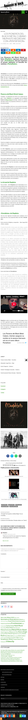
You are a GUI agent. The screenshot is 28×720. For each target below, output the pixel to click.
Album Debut (16, 617)
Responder (6, 540)
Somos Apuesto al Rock (7, 672)
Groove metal (3, 626)
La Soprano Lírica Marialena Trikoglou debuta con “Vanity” (14, 519)
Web (2, 582)
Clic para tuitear (21, 342)
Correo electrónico (5, 577)
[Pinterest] (23, 50)
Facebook (3, 386)
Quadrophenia (4, 684)
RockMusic (9, 637)
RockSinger (13, 637)
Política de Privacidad (6, 674)
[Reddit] (13, 50)
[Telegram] (25, 716)
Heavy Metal (3, 627)
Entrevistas (3, 682)
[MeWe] (3, 53)
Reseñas (2, 679)
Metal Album (18, 504)
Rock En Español (4, 637)
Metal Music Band (13, 506)
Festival (9, 623)
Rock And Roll (16, 635)
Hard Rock (18, 625)
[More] (18, 53)
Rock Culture (21, 635)
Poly (12, 43)
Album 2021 (4, 617)
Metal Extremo (5, 506)
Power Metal (8, 633)
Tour (22, 639)
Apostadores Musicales (8, 619)
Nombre (3, 571)
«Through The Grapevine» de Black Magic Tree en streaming (12, 514)
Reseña (24, 633)
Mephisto (9, 98)
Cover (6, 621)
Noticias (3, 31)
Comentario (3, 554)
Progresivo (14, 633)
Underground (3, 641)
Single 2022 (21, 637)
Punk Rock (20, 633)
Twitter (2, 392)
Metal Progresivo (5, 632)
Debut (17, 621)
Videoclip (10, 641)
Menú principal (26, 12)
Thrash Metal (17, 639)
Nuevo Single (22, 632)
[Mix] (8, 53)
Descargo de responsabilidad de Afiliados (10, 689)
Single (17, 637)
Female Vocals (4, 623)
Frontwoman (16, 623)
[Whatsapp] (13, 53)
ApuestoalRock (5, 12)
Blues (24, 619)
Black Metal (9, 99)
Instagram (3, 389)
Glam (23, 623)
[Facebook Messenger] (23, 716)
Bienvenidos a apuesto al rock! (7, 669)
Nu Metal (2, 633)
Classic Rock (3, 621)
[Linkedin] (18, 50)
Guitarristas (10, 626)
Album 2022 (10, 617)
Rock (2, 635)
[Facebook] (3, 50)
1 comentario (18, 43)
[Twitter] (8, 50)
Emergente (22, 621)
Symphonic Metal (7, 639)
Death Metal (11, 504)
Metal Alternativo (17, 627)
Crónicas (3, 687)
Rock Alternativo (9, 635)
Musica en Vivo (13, 632)
